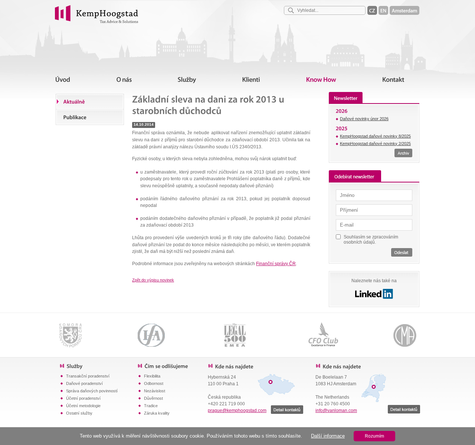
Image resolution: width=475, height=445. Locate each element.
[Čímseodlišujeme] (172, 366)
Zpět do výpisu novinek (153, 280)
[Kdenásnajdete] (256, 366)
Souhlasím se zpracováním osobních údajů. (371, 239)
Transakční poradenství (87, 376)
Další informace (328, 436)
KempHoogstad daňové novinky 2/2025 (375, 143)
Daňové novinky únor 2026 (364, 118)
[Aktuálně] (90, 101)
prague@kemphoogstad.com (237, 410)
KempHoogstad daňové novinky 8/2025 (375, 136)
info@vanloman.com (336, 410)
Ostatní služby (79, 413)
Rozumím (374, 436)
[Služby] (98, 366)
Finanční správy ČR (276, 263)
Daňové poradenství (84, 383)
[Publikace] (90, 116)
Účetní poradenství (83, 398)
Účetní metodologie (83, 405)
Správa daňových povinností (92, 391)
